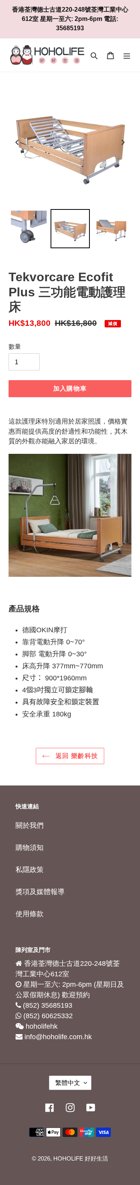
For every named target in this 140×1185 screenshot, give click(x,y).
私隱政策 (30, 870)
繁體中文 (67, 1082)
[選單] (127, 55)
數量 (15, 346)
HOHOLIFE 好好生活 (80, 1158)
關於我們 (30, 825)
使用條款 (30, 914)
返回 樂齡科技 (76, 756)
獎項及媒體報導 (40, 892)
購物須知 (30, 847)
